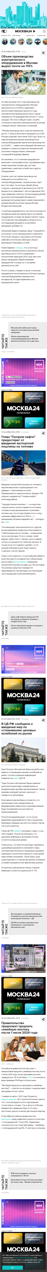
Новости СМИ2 (6, 390)
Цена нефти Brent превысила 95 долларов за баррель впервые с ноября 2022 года (25, 619)
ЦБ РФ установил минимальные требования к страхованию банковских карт (24, 924)
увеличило (6, 1119)
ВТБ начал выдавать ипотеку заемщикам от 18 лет (23, 1174)
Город (23, 52)
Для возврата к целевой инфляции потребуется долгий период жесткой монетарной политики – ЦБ (26, 916)
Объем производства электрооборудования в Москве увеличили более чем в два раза (25, 338)
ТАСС (7, 522)
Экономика (25, 432)
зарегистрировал (9, 1099)
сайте (16, 778)
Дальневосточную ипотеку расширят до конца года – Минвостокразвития (27, 1181)
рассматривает (20, 561)
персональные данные (23, 1257)
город (3, 351)
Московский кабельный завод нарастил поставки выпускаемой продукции (25, 330)
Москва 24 (23, 31)
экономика (10, 351)
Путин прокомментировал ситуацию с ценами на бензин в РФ (27, 626)
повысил (17, 831)
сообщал (19, 247)
